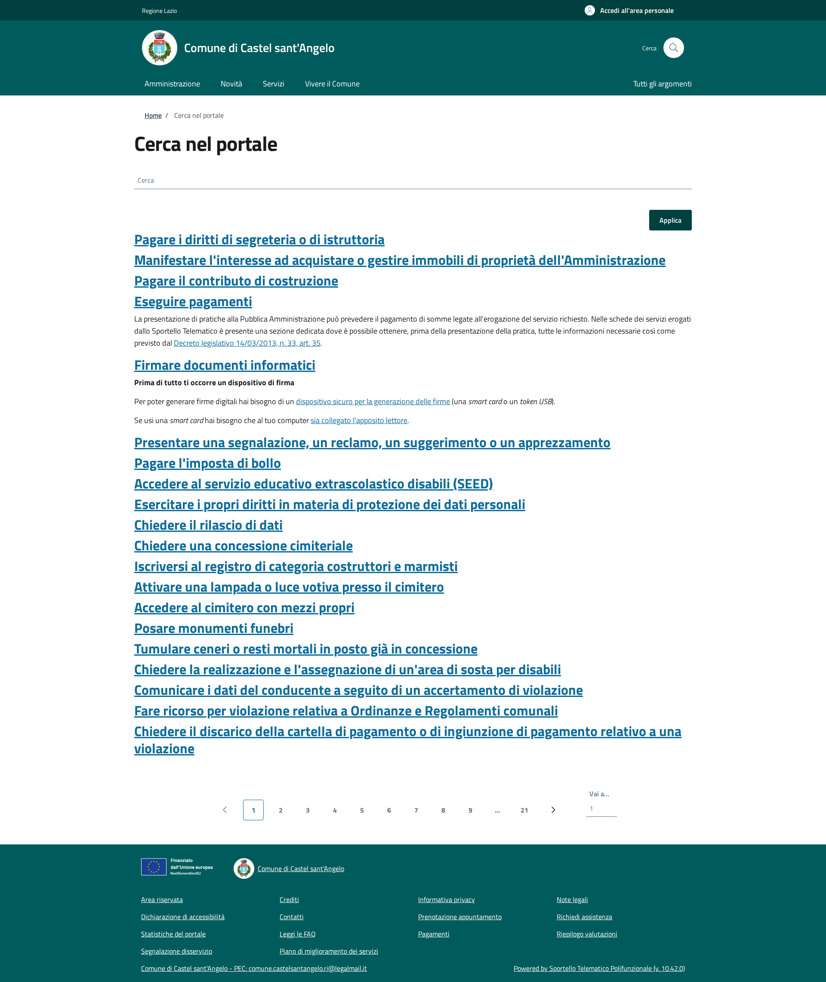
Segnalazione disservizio (176, 951)
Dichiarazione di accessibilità (183, 916)
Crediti (289, 899)
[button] (629, 10)
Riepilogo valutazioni (587, 934)
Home (153, 115)
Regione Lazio (159, 10)
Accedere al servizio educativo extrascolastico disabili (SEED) (313, 483)
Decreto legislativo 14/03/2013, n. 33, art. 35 (247, 343)
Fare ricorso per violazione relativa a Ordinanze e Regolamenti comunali (346, 710)
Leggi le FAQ (298, 934)
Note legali (572, 899)
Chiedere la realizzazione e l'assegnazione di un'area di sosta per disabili (347, 669)
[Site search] (673, 47)
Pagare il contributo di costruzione (236, 280)
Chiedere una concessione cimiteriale (243, 545)
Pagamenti (434, 934)
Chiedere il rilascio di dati (208, 524)
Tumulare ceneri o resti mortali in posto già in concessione (306, 648)
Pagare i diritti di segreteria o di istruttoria (259, 239)
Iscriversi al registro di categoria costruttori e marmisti (296, 565)
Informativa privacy (446, 899)
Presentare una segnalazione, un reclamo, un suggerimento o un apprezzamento (372, 442)
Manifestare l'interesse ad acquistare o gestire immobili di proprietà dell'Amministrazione (400, 259)
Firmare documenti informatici (224, 364)
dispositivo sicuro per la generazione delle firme (373, 401)
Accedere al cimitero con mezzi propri (244, 607)
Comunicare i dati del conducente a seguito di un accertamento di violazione (358, 689)
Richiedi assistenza (584, 916)
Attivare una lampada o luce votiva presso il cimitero (289, 586)
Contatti (292, 916)
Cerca (146, 180)
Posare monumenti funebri (213, 627)
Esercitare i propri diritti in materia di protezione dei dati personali (329, 504)
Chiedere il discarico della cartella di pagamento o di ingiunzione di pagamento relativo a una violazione (407, 739)
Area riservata (162, 899)
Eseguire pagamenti (193, 301)
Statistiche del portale (173, 934)
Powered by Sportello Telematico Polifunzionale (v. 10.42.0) (599, 968)
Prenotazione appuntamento (460, 916)
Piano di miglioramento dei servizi (329, 951)
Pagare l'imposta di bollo (207, 462)
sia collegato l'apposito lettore (359, 420)
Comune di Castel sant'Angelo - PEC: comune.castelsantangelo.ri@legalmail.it (254, 968)
